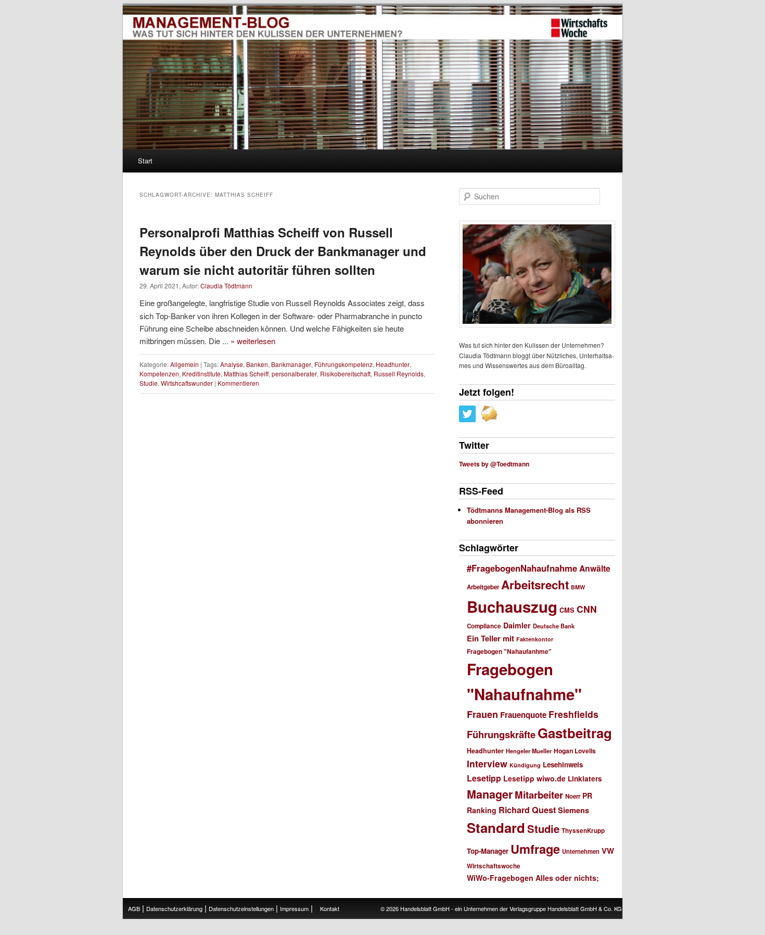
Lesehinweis (563, 764)
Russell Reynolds (399, 373)
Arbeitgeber (483, 587)
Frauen (482, 714)
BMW (578, 587)
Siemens (573, 810)
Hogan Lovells (575, 750)
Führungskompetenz (343, 364)
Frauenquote (523, 715)
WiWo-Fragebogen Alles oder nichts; (533, 878)
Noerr (572, 796)
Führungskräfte (501, 734)
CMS (567, 610)
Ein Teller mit (490, 638)
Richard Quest (527, 810)
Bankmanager (291, 364)
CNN (587, 608)
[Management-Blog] (579, 28)
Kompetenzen (159, 373)
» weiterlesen (253, 340)
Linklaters (585, 779)
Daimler (517, 625)
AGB (134, 908)
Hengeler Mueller (529, 751)
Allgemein (184, 364)
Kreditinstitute (201, 373)
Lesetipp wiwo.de (534, 778)
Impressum (294, 908)
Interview (487, 763)
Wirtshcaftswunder (187, 382)
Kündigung (525, 765)
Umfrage (535, 848)
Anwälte (594, 568)
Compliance (484, 626)
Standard (496, 827)
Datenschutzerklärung (174, 908)
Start (145, 161)
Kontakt (329, 908)
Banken (257, 364)
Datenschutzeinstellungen (241, 908)
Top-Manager (487, 851)
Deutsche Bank (554, 626)
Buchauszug (512, 606)
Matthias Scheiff (246, 373)
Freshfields (573, 714)
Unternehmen (581, 851)
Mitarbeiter (539, 795)
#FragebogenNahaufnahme (522, 568)
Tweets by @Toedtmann (494, 464)
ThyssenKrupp (583, 830)
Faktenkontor (534, 639)
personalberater (294, 373)
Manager (490, 794)
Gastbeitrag (575, 732)
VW (608, 850)
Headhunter (393, 364)
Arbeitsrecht (535, 584)
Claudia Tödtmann (226, 285)
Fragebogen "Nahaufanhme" (509, 651)
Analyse (231, 364)
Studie (148, 382)
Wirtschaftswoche (493, 866)
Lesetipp (484, 778)
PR (587, 795)
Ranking (481, 810)
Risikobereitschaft (345, 373)
